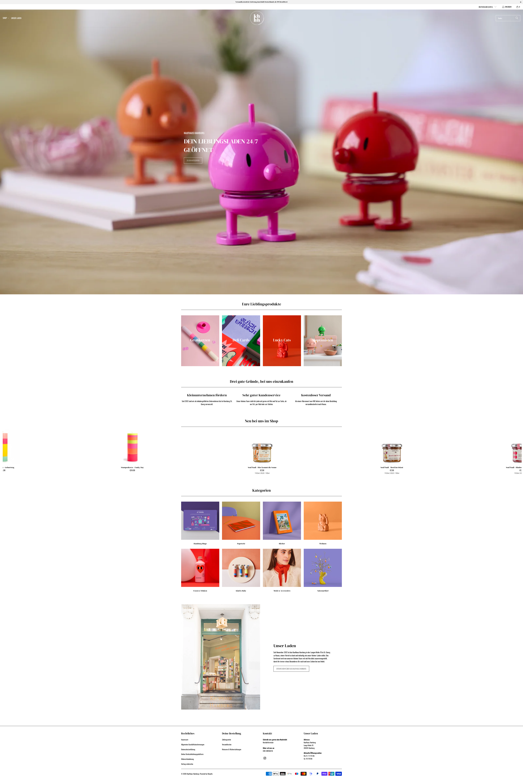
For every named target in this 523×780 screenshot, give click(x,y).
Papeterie (241, 523)
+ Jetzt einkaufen (262, 452)
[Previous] (16, 452)
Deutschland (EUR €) (486, 7)
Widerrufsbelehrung (187, 759)
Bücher (282, 523)
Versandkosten (226, 744)
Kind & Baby (241, 570)
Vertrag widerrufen (187, 764)
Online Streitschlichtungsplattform (192, 754)
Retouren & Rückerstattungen (231, 749)
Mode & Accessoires (282, 570)
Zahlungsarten (226, 739)
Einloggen (508, 7)
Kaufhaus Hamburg (193, 773)
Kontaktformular (268, 742)
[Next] (509, 452)
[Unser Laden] (220, 657)
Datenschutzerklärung (188, 749)
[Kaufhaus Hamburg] (257, 18)
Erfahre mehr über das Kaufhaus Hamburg (291, 668)
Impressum (184, 739)
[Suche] (516, 18)
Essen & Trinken (200, 570)
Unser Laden (284, 646)
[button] (6, 18)
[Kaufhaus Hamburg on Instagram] (265, 758)
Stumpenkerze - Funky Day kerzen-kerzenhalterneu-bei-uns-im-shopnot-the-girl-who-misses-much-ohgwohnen (132, 447)
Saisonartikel (323, 570)
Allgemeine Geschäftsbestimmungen (192, 744)
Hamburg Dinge (200, 523)
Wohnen (323, 523)
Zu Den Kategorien (193, 160)
